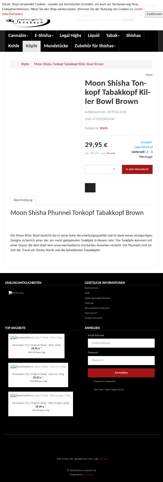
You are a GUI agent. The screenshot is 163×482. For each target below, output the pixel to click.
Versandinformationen (97, 308)
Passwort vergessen (104, 381)
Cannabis (17, 35)
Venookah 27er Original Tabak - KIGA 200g (36, 345)
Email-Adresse (96, 335)
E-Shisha (43, 35)
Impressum (91, 313)
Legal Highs (70, 35)
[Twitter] (143, 446)
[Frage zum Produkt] (90, 187)
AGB (87, 293)
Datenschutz (91, 288)
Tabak (112, 35)
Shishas (133, 35)
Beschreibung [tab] (23, 200)
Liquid (94, 35)
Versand (111, 153)
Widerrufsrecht (93, 318)
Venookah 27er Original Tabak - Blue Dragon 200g (40, 403)
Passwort (93, 352)
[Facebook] (136, 446)
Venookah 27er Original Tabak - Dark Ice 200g (38, 374)
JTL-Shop (88, 474)
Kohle (13, 46)
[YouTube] (155, 446)
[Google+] (149, 446)
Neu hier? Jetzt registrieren (108, 389)
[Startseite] (15, 64)
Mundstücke (56, 46)
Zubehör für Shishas (94, 46)
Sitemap (89, 303)
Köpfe (31, 46)
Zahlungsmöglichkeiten (97, 298)
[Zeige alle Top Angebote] (77, 329)
